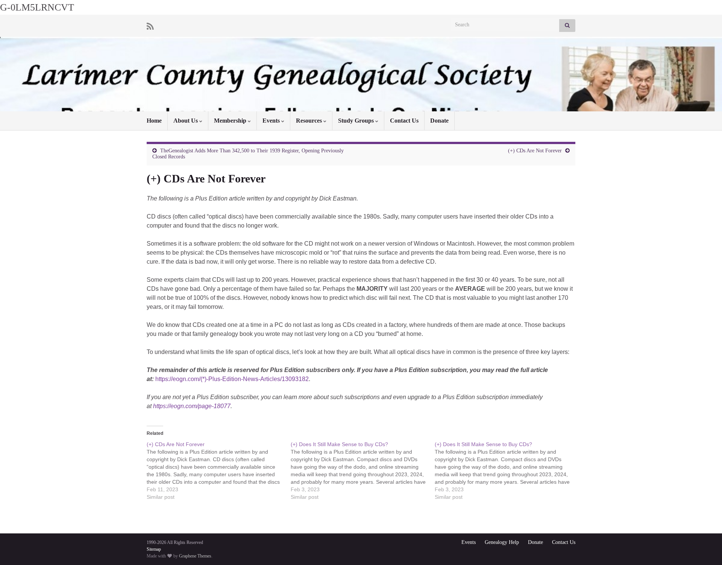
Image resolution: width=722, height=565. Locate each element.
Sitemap (154, 549)
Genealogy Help (502, 542)
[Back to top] (705, 548)
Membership (231, 120)
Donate (439, 120)
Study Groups (356, 120)
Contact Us (404, 120)
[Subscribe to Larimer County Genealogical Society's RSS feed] (150, 25)
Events (271, 120)
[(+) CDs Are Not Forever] (219, 470)
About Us (186, 120)
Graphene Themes (195, 556)
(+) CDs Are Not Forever (535, 150)
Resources (309, 120)
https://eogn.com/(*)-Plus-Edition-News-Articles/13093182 (232, 379)
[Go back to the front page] (361, 74)
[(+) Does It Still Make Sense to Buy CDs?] (363, 470)
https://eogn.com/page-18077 (192, 406)
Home (154, 120)
